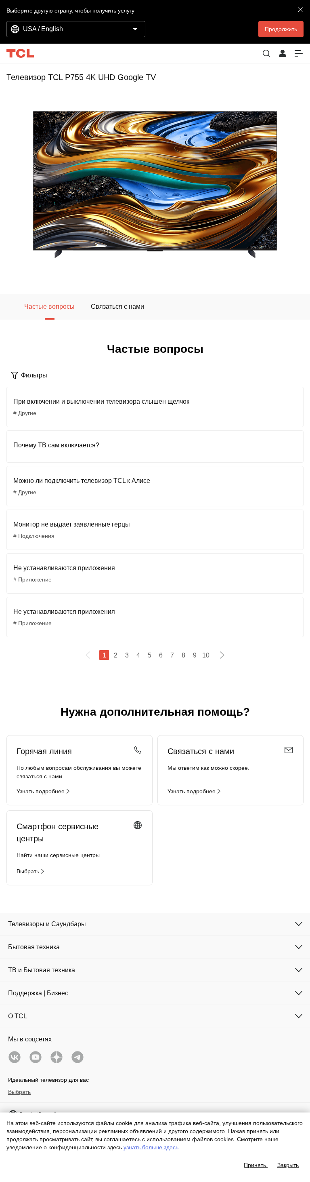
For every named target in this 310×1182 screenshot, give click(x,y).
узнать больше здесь (151, 1147)
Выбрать (19, 1092)
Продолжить (281, 29)
